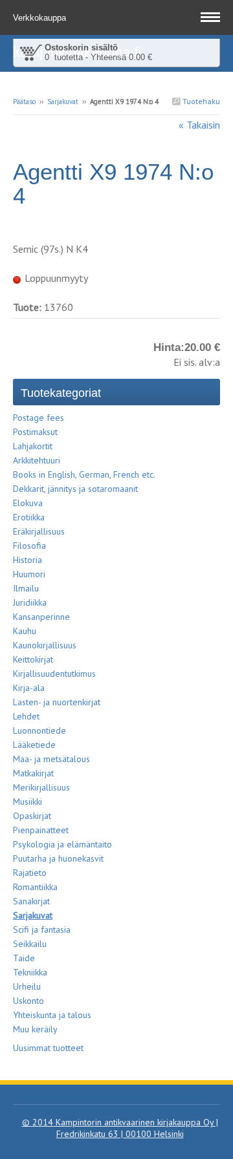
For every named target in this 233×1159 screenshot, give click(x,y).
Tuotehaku (200, 101)
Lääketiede (34, 744)
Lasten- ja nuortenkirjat (56, 702)
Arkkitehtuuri (36, 460)
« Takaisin (199, 124)
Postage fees (38, 417)
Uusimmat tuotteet (48, 1048)
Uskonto (28, 1000)
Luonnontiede (39, 730)
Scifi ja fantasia (42, 929)
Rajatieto (30, 872)
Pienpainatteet (41, 830)
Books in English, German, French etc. (84, 474)
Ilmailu (26, 588)
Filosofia (29, 545)
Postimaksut (35, 432)
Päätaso (24, 101)
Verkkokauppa (41, 18)
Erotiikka (29, 517)
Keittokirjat (33, 659)
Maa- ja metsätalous (51, 759)
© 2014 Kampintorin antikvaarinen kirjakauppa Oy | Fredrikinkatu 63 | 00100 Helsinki (120, 1128)
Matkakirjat (33, 773)
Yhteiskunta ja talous (52, 1015)
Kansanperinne (41, 616)
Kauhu (24, 631)
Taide (24, 958)
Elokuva (28, 503)
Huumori (29, 574)
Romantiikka (35, 887)
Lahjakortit (32, 446)
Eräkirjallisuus (39, 531)
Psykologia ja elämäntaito (62, 844)
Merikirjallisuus (41, 787)
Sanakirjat (31, 901)
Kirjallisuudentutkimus (54, 673)
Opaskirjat (32, 816)
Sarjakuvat (62, 101)
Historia (27, 560)
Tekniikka (30, 972)
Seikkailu (30, 944)
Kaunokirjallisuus (44, 645)
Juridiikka (30, 602)
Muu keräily (35, 1029)
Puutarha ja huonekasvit (58, 858)
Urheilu (27, 986)
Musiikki (27, 801)
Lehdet (26, 716)
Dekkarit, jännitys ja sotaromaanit (75, 488)
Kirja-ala (29, 688)
